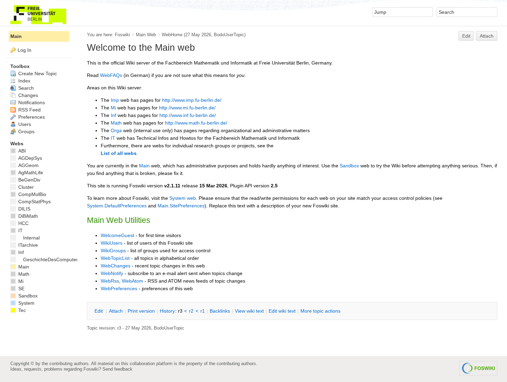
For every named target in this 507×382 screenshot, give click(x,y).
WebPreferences (119, 288)
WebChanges (115, 265)
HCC (23, 223)
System (25, 303)
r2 (191, 311)
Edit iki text (282, 311)
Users (24, 124)
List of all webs (119, 153)
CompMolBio (31, 194)
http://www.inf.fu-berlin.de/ (187, 115)
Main (144, 165)
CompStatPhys (34, 201)
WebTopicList (115, 258)
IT (113, 138)
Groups (25, 131)
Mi (113, 107)
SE (20, 288)
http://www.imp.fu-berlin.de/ (191, 100)
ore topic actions (320, 311)
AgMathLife (30, 172)
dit (99, 311)
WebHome (172, 34)
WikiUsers (111, 243)
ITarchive (27, 245)
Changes (27, 95)
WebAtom (132, 281)
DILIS (23, 209)
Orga (116, 130)
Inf (113, 115)
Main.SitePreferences (181, 205)
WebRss (110, 281)
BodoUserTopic (229, 34)
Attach (487, 36)
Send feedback (117, 369)
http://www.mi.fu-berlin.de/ (187, 107)
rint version (141, 311)
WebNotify (112, 273)
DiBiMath (27, 216)
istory (167, 311)
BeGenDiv (28, 180)
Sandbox (349, 165)
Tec (21, 310)
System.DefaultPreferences (117, 205)
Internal (31, 238)
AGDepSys (29, 158)
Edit (466, 36)
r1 (202, 311)
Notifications (31, 102)
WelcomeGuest (117, 235)
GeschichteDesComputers (51, 259)
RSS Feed (29, 109)
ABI (21, 151)
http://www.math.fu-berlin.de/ (196, 123)
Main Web (146, 34)
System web (182, 198)
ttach (116, 311)
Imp (115, 100)
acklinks (220, 311)
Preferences (31, 117)
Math (116, 123)
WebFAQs (111, 75)
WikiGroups (113, 250)
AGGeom (28, 165)
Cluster (25, 187)
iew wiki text (249, 311)
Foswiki (122, 34)
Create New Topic (37, 73)
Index (23, 81)
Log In (24, 50)
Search (25, 88)
